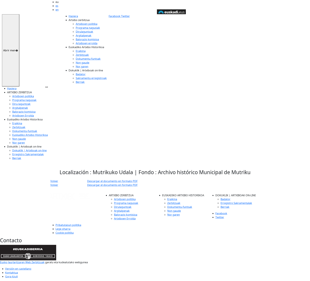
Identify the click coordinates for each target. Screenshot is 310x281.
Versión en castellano (18, 269)
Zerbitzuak (82, 55)
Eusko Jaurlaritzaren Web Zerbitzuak (22, 262)
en (57, 9)
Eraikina (81, 51)
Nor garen (82, 66)
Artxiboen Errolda (23, 115)
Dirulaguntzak (84, 31)
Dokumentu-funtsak (88, 59)
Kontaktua (11, 272)
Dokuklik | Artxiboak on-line (29, 150)
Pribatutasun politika (68, 225)
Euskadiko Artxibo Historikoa (30, 135)
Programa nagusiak (88, 28)
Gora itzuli (11, 276)
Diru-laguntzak (21, 104)
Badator (81, 74)
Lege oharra (63, 229)
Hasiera (73, 16)
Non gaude (82, 62)
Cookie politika (65, 233)
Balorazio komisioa (87, 39)
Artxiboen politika (86, 24)
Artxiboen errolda (86, 43)
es (57, 6)
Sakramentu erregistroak (91, 78)
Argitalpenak (83, 35)
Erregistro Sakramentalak (28, 154)
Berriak (80, 82)
